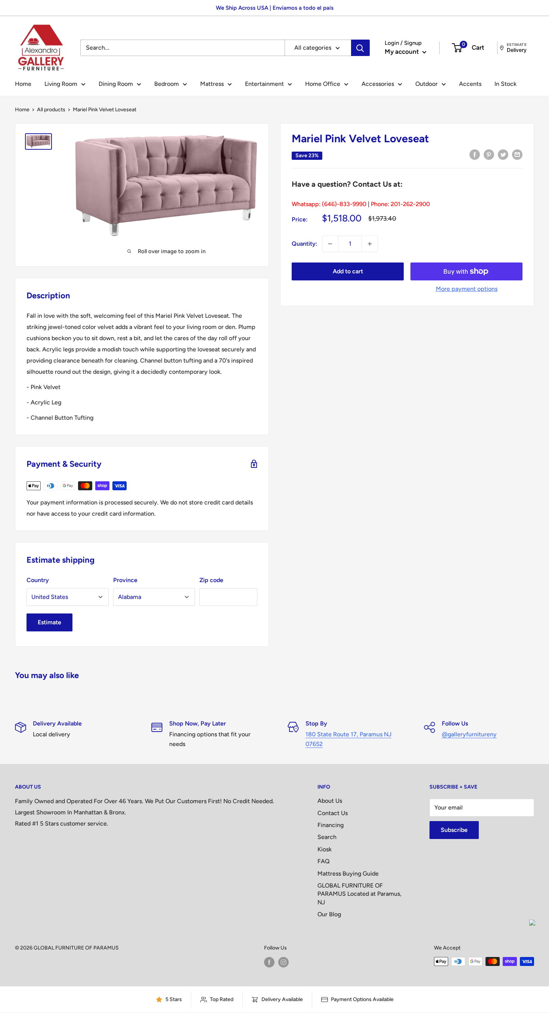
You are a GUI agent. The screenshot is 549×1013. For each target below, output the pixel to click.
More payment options (466, 288)
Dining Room (116, 83)
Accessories (378, 83)
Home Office (322, 83)
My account (403, 51)
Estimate (49, 622)
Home (23, 83)
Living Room (60, 83)
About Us (329, 800)
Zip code (211, 580)
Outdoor (426, 83)
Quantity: (304, 243)
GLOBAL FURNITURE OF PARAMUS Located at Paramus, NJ (359, 894)
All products (51, 109)
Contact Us (332, 813)
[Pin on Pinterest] (489, 154)
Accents (470, 83)
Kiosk (324, 849)
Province (125, 580)
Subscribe (454, 829)
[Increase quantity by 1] (370, 244)
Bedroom (166, 83)
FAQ (323, 861)
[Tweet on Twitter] (503, 154)
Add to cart (348, 271)
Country (38, 580)
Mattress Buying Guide (348, 873)
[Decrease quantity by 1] (330, 244)
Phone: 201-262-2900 (400, 204)
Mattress (212, 83)
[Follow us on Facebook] (269, 962)
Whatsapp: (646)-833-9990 (329, 204)
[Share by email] (517, 154)
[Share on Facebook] (474, 154)
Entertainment (264, 83)
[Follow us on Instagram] (283, 962)
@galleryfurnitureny (469, 734)
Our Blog (329, 914)
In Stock (505, 83)
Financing (330, 825)
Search (326, 836)
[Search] (360, 48)
